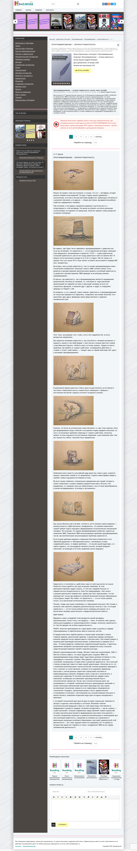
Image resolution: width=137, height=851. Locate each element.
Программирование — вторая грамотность (96, 39)
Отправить (62, 824)
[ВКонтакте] (103, 4)
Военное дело (20, 87)
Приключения (20, 70)
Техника (18, 97)
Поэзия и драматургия (24, 54)
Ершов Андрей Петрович (88, 60)
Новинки (38, 10)
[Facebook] (106, 4)
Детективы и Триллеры (24, 43)
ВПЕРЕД (98, 137)
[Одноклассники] (109, 4)
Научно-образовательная (25, 51)
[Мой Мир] (112, 4)
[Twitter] (115, 4)
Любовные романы (22, 59)
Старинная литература (24, 84)
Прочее (18, 89)
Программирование (105, 54)
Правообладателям (29, 846)
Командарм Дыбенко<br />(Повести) (31, 157)
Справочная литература (24, 65)
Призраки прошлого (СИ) (27, 180)
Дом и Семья (20, 95)
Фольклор (19, 81)
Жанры (28, 10)
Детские (18, 62)
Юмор (17, 68)
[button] (54, 797)
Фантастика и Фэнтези (24, 49)
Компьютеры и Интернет (88, 54)
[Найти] (78, 4)
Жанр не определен (23, 92)
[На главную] (23, 4)
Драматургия (20, 78)
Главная (18, 10)
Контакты (50, 10)
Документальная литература (26, 57)
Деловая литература (23, 73)
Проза (17, 46)
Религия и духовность (24, 76)
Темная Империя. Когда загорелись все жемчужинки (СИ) (31, 171)
